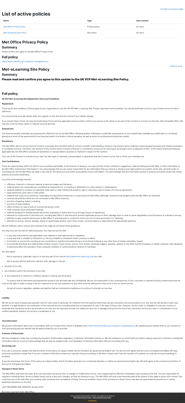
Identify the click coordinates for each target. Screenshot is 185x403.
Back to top (176, 66)
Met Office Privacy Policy (83, 397)
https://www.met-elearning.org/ (79, 256)
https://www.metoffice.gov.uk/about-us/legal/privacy (25, 61)
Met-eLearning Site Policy (102, 397)
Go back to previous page (171, 9)
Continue (92, 401)
